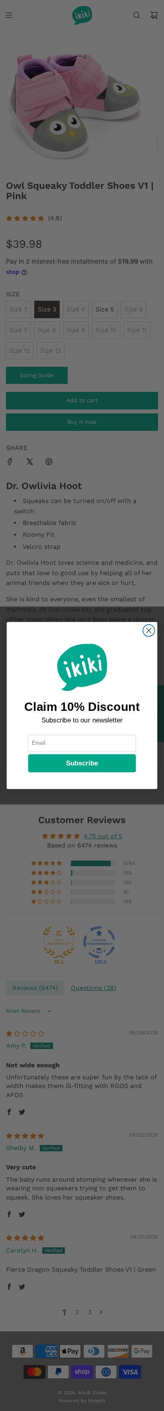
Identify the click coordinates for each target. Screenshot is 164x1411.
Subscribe (82, 763)
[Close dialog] (148, 630)
